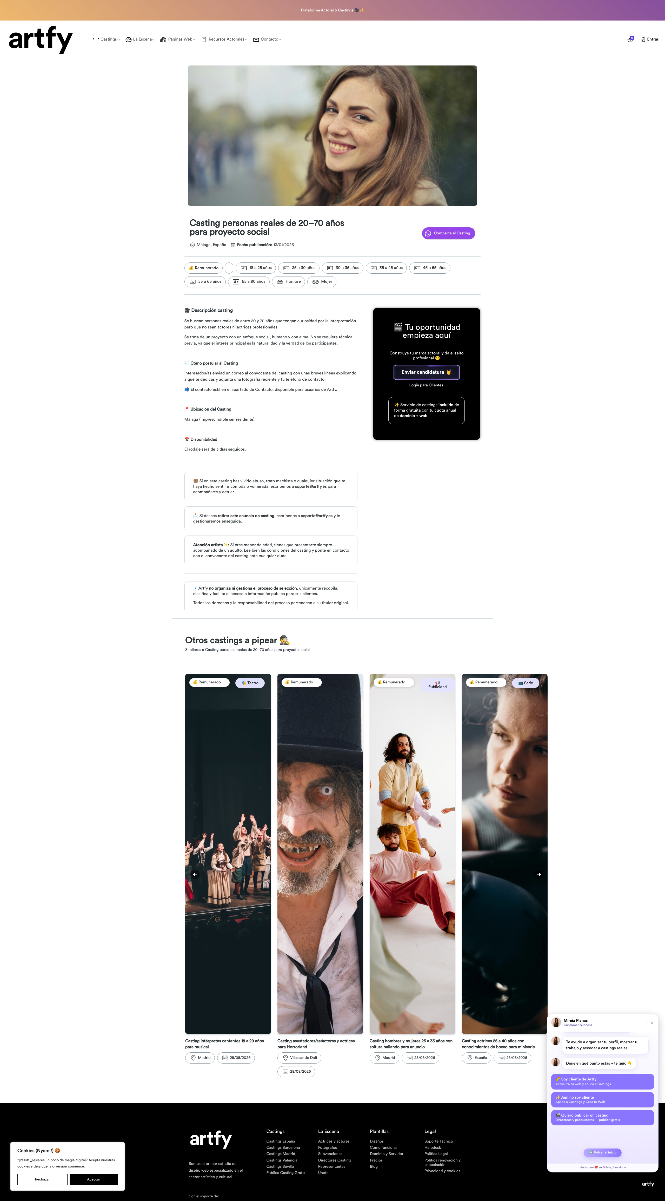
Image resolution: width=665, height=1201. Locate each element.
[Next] (539, 874)
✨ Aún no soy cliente (580, 1100)
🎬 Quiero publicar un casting (587, 1117)
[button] (426, 372)
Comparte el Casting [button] (452, 233)
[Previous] (195, 874)
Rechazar (42, 1179)
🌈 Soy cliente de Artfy (583, 1081)
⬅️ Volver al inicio (602, 1152)
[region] (67, 1166)
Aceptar (93, 1179)
